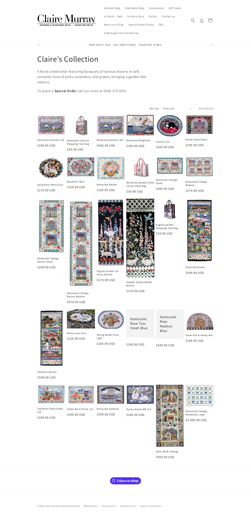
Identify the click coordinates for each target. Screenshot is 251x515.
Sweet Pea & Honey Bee (199, 335)
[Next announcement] (212, 45)
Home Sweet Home (196, 139)
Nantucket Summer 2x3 (50, 140)
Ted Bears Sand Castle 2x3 (50, 410)
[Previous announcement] (38, 45)
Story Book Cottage (167, 451)
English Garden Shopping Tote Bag (167, 226)
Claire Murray (52, 506)
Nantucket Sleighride (138, 140)
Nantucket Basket (107, 184)
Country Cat (163, 141)
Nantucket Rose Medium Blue (168, 324)
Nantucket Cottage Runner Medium (77, 295)
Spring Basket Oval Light (108, 336)
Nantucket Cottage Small (166, 181)
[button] (193, 20)
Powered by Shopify (70, 506)
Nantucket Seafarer (108, 409)
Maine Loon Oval (76, 333)
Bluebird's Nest (75, 181)
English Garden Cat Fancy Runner (108, 273)
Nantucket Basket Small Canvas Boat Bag (140, 184)
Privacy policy (109, 505)
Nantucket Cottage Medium (196, 183)
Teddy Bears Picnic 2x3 (80, 409)
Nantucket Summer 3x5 (110, 140)
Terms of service (128, 505)
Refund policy (91, 505)
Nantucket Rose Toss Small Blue (139, 323)
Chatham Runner (47, 372)
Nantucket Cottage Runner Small (48, 260)
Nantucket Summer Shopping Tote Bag (78, 142)
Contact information (150, 505)
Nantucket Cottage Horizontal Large (196, 413)
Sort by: (154, 108)
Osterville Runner (195, 267)
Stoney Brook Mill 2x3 (138, 409)
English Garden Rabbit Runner (139, 284)
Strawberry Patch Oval (50, 184)
